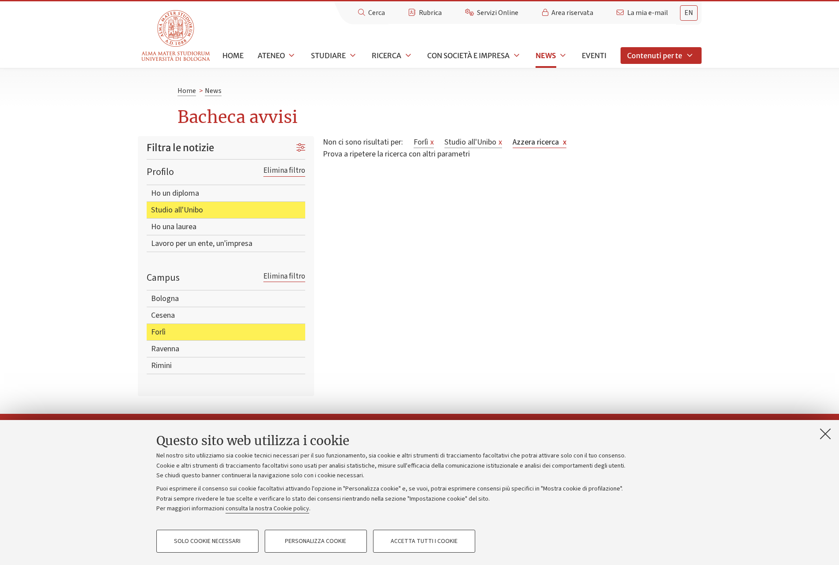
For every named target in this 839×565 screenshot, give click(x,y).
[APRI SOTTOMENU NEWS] (562, 55)
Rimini (161, 365)
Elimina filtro (284, 170)
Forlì (158, 332)
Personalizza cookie (315, 541)
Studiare (328, 55)
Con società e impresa (468, 55)
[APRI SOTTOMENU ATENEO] (291, 55)
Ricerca (386, 55)
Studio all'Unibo (177, 210)
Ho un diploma (175, 193)
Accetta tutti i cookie (424, 541)
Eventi (594, 55)
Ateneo (271, 55)
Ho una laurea (173, 226)
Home (233, 55)
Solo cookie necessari (207, 541)
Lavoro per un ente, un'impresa (201, 243)
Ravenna (165, 348)
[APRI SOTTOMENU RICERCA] (407, 55)
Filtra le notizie (180, 147)
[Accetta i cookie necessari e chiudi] (825, 434)
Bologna (165, 298)
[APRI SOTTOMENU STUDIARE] (352, 55)
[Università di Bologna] (176, 36)
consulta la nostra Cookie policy (267, 508)
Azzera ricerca (539, 142)
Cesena (163, 315)
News (546, 55)
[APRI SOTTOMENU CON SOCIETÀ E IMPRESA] (516, 55)
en (688, 13)
